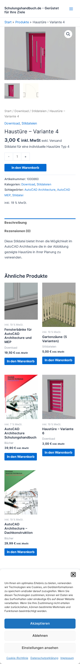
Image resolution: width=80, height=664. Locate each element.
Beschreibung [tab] (15, 223)
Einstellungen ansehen (40, 648)
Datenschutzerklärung (44, 658)
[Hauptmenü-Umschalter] (71, 8)
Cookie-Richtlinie (17, 658)
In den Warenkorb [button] (20, 361)
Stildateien (39, 111)
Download (21, 111)
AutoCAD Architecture (40, 189)
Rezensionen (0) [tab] (17, 231)
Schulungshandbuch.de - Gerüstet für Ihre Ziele (31, 10)
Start (8, 111)
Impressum (67, 658)
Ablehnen (40, 635)
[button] (73, 574)
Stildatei (17, 195)
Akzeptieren (40, 623)
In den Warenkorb (25, 168)
